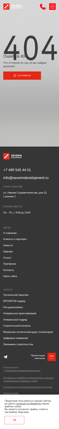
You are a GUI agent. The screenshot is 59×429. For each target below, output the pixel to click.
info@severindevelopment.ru (26, 178)
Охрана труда (10, 393)
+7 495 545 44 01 (17, 170)
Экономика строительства (18, 344)
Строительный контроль (17, 325)
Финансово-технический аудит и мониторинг (28, 332)
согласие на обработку (28, 403)
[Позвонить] (43, 8)
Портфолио (9, 263)
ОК (14, 420)
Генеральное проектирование (19, 313)
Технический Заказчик (15, 294)
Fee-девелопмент (13, 307)
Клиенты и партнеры (15, 239)
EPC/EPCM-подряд (14, 301)
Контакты (8, 270)
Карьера (8, 251)
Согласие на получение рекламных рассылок (27, 387)
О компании (10, 233)
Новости (8, 245)
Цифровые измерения (15, 338)
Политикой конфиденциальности (22, 370)
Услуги (7, 257)
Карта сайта (10, 276)
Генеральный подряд (15, 319)
